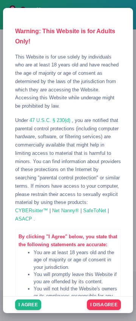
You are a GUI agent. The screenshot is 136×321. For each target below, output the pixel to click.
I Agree (28, 304)
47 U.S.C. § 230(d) (50, 120)
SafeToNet (95, 210)
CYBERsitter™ (32, 210)
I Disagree (103, 304)
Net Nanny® (66, 210)
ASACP (24, 219)
